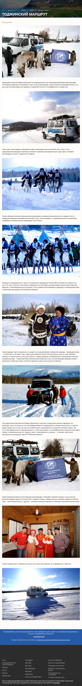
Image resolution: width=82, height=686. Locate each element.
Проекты (5, 673)
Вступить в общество (55, 660)
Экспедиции (29, 660)
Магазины (28, 671)
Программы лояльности (56, 666)
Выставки (28, 666)
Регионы (5, 667)
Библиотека (29, 674)
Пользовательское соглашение (54, 674)
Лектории (28, 663)
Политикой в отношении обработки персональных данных (53, 640)
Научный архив (30, 668)
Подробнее (56, 683)
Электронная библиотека (33, 677)
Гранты (4, 670)
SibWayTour (74, 85)
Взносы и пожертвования (56, 663)
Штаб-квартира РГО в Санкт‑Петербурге (9, 663)
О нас (4, 660)
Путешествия (6, 676)
